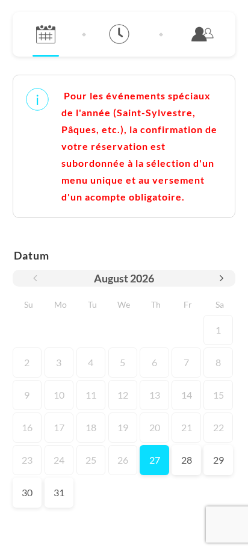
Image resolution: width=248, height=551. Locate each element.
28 (186, 459)
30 (27, 492)
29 (218, 459)
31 (59, 492)
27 (154, 459)
